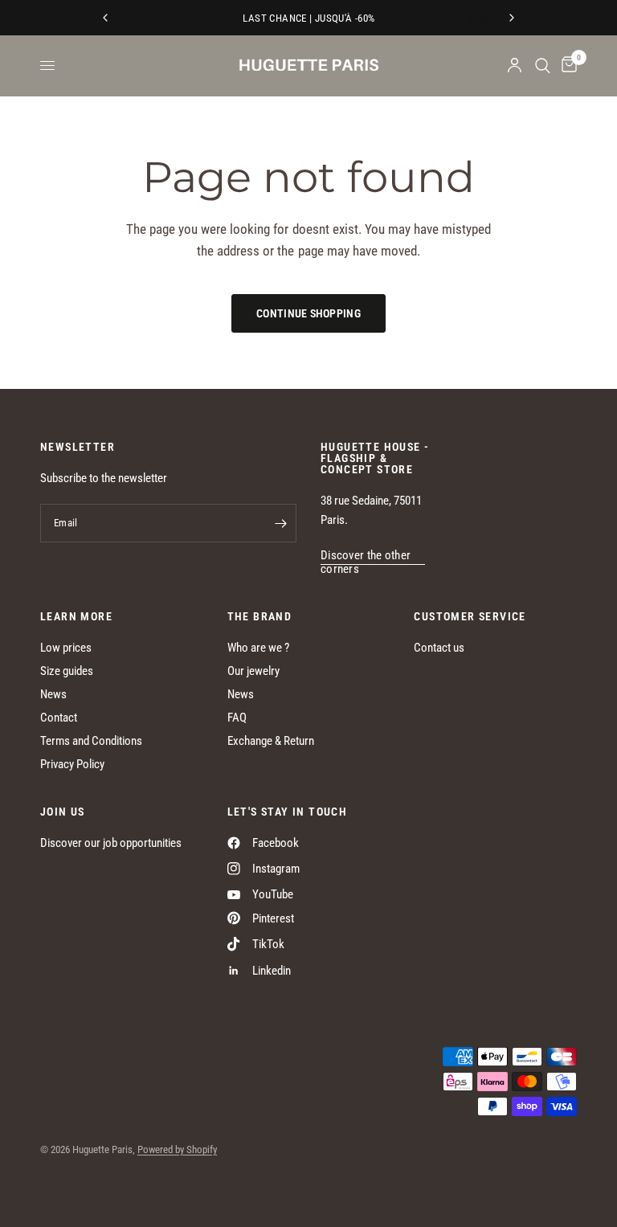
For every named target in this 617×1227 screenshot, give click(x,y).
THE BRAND (259, 616)
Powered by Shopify (177, 1149)
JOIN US (62, 811)
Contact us (439, 647)
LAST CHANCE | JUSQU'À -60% (308, 18)
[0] (566, 65)
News (53, 694)
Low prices (66, 647)
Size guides (66, 671)
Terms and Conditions (91, 741)
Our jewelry (253, 671)
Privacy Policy (72, 764)
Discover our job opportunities (111, 843)
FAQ (237, 717)
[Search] (542, 65)
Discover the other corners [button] (366, 555)
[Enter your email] (280, 523)
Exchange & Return (270, 741)
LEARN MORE (76, 616)
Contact (58, 717)
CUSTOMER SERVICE (469, 616)
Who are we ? (258, 647)
